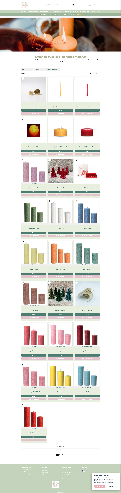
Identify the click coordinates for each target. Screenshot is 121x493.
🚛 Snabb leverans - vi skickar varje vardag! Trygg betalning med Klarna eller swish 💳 (60, 14)
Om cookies (44, 476)
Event (98, 11)
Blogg (63, 479)
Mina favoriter (45, 472)
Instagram (85, 471)
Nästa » (63, 454)
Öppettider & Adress (66, 472)
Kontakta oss (65, 476)
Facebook (85, 469)
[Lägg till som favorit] (90, 4)
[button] (73, 5)
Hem (21, 16)
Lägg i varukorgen (34, 113)
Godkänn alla (100, 486)
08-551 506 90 (25, 471)
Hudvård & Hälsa (33, 11)
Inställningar (111, 486)
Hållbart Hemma (44, 11)
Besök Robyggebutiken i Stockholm (70, 474)
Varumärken (45, 470)
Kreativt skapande (56, 11)
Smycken (66, 11)
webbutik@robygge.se (27, 469)
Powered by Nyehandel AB (60, 492)
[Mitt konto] (94, 4)
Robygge (93, 11)
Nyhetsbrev (64, 478)
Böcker (74, 11)
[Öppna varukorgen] (98, 4)
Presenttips (24, 11)
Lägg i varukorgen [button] (34, 195)
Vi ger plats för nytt (84, 11)
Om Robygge (65, 470)
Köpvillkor (44, 478)
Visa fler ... (60, 450)
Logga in (44, 474)
